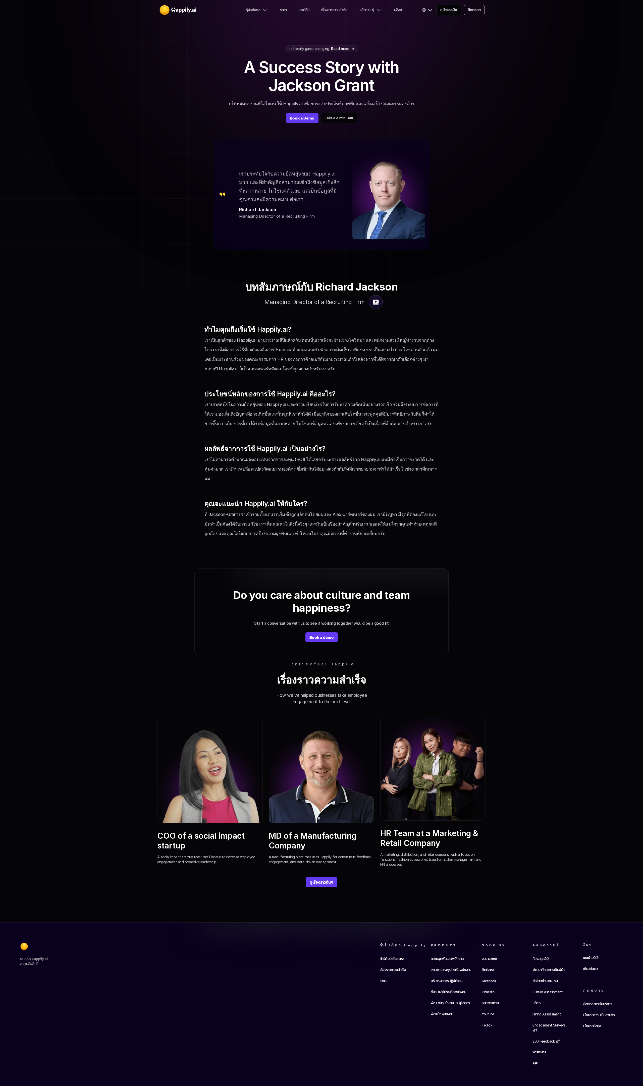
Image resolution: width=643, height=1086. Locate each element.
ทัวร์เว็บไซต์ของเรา (392, 958)
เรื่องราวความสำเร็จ (334, 10)
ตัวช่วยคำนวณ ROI (545, 981)
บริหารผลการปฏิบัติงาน (446, 981)
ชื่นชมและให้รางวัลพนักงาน (448, 992)
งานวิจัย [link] (304, 10)
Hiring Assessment (546, 1014)
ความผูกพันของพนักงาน (447, 958)
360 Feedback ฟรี (546, 1041)
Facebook (489, 981)
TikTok (487, 1025)
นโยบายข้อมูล (592, 1026)
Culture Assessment (547, 992)
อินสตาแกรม (490, 1003)
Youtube (488, 1014)
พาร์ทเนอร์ (539, 1052)
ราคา (283, 10)
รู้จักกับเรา (253, 10)
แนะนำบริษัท (591, 957)
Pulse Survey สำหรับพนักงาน (451, 970)
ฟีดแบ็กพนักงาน (442, 1014)
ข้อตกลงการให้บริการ (597, 1004)
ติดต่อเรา (488, 970)
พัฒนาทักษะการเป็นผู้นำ (548, 970)
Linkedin (488, 992)
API (535, 1063)
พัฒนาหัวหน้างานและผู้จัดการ (450, 1003)
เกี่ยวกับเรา (590, 968)
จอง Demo (489, 958)
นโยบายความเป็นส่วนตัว (599, 1015)
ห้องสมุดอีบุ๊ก (541, 958)
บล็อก (398, 10)
